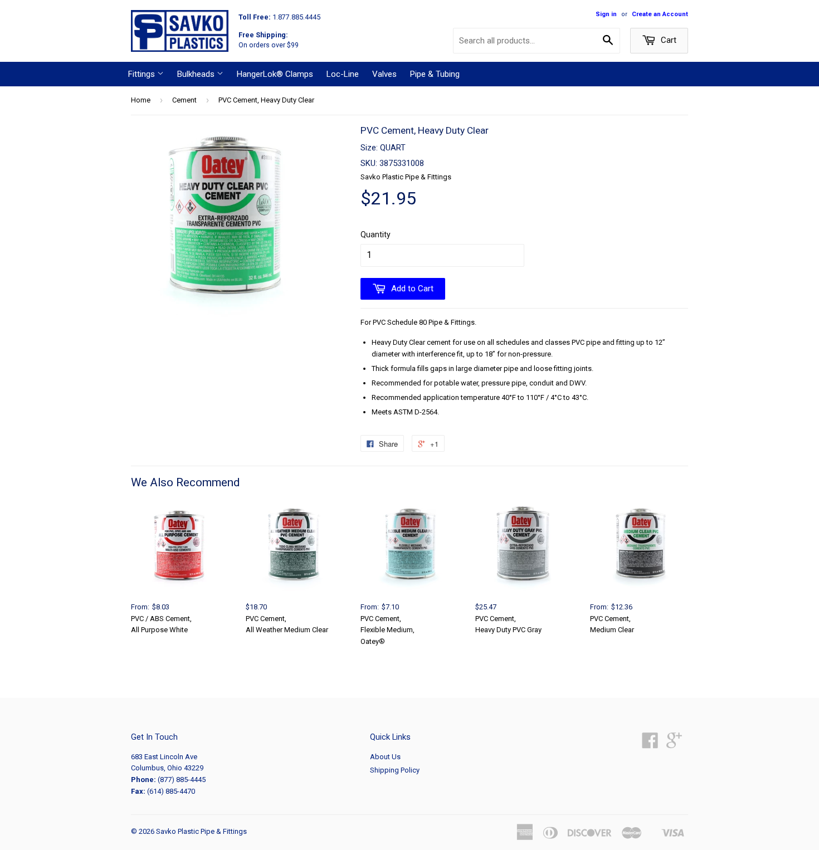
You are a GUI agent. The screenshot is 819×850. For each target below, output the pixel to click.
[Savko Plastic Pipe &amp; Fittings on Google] (674, 744)
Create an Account (660, 14)
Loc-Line (342, 74)
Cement (184, 100)
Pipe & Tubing (435, 74)
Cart (667, 40)
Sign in (606, 14)
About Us (385, 757)
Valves (384, 74)
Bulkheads (197, 74)
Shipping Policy (395, 770)
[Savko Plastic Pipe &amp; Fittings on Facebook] (650, 744)
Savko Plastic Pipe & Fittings (201, 831)
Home (140, 100)
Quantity (375, 234)
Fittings (142, 74)
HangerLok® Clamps (275, 74)
